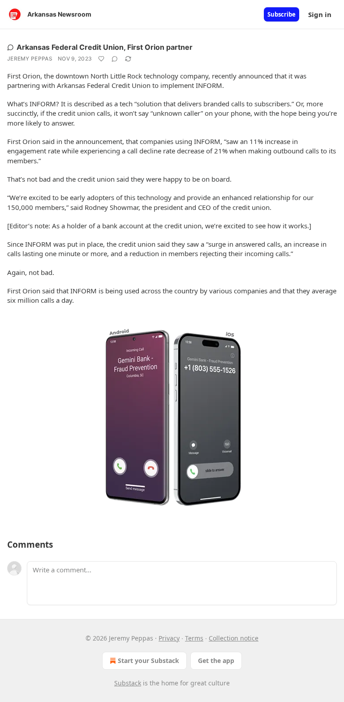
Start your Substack (148, 660)
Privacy (169, 638)
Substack (127, 683)
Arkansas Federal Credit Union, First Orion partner (105, 47)
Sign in (319, 14)
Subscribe (281, 14)
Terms (194, 638)
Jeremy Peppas (29, 58)
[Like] (101, 58)
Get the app (216, 660)
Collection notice (233, 638)
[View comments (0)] (114, 58)
